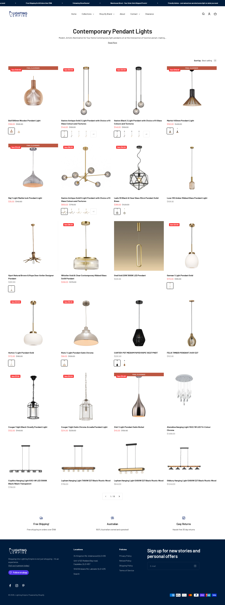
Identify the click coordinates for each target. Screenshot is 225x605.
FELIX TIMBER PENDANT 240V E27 (182, 352)
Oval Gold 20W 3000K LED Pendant (130, 275)
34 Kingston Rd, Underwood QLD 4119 (90, 556)
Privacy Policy (125, 556)
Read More (112, 42)
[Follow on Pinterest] (23, 585)
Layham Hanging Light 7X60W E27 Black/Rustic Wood (85, 480)
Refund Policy (125, 560)
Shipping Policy (126, 565)
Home (99, 24)
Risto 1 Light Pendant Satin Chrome (77, 352)
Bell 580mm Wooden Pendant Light (24, 120)
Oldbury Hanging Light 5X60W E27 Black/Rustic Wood (191, 480)
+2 (93, 134)
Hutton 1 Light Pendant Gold (21, 352)
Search (77, 574)
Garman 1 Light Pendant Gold (180, 275)
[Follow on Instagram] (16, 585)
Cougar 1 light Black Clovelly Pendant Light (27, 427)
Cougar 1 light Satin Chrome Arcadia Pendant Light (84, 427)
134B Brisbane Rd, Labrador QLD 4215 (90, 569)
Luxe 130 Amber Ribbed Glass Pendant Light (187, 198)
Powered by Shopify (36, 595)
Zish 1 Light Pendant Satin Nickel (129, 427)
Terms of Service (126, 570)
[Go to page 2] (119, 496)
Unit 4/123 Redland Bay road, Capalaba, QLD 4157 (86, 562)
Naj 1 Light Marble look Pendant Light (25, 198)
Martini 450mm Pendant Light (180, 120)
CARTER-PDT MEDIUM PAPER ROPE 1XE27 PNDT (136, 352)
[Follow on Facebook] (10, 585)
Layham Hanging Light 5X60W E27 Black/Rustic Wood (138, 480)
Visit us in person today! (18, 565)
